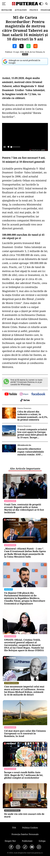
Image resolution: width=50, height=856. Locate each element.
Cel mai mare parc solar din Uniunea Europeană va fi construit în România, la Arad (25, 734)
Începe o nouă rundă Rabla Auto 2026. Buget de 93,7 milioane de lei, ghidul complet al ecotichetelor (23, 775)
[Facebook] (11, 847)
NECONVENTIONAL (12, 810)
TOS (14, 827)
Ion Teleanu (37, 52)
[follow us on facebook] (38, 394)
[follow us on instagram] (24, 394)
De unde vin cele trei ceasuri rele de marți (24, 815)
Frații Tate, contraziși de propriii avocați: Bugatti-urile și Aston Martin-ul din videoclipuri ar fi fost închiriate (24, 508)
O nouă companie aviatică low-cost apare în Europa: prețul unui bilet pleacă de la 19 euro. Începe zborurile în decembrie (32, 433)
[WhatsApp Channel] (39, 847)
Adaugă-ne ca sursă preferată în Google (24, 61)
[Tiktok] (25, 847)
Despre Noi (10, 841)
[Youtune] (32, 847)
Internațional (11, 683)
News (25, 54)
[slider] (15, 148)
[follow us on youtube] (11, 394)
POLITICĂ (34, 10)
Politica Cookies (30, 827)
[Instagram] (18, 847)
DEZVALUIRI (6, 10)
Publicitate (27, 841)
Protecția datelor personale (25, 834)
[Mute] (8, 147)
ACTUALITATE (21, 10)
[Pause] (4, 147)
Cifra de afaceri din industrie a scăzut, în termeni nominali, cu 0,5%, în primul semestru (32, 415)
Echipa (42, 841)
